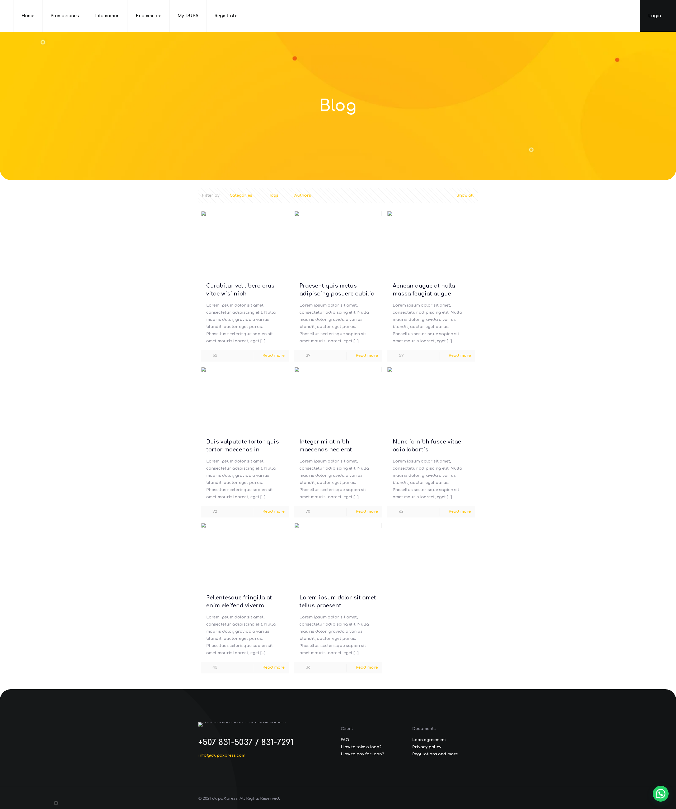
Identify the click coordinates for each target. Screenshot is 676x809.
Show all (465, 195)
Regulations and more (435, 754)
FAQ (345, 740)
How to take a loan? (361, 747)
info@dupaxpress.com (221, 755)
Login (655, 15)
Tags (273, 195)
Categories (241, 195)
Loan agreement (429, 740)
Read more (273, 355)
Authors (302, 195)
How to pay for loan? (362, 754)
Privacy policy (426, 747)
